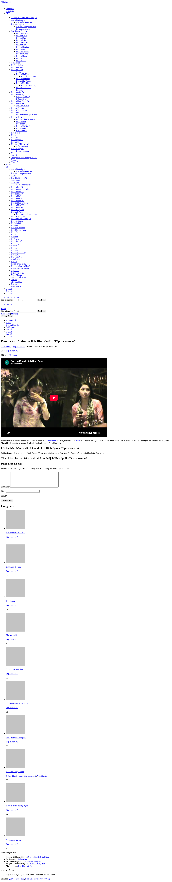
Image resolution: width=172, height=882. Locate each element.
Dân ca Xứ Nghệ (23, 126)
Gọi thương (10, 601)
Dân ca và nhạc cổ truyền (21, 219)
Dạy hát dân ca (17, 221)
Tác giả (9, 334)
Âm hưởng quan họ (24, 22)
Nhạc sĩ (9, 291)
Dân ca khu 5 (21, 124)
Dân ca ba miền (17, 67)
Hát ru (13, 135)
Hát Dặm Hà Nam (18, 230)
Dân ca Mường (22, 54)
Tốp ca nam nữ (19, 346)
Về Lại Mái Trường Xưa (35, 864)
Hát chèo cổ (16, 133)
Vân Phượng (42, 776)
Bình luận (5, 487)
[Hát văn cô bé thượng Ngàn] (15, 801)
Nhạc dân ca (6, 346)
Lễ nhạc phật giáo (23, 29)
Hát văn (14, 246)
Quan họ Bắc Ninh (18, 277)
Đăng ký (14, 313)
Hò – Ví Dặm (21, 130)
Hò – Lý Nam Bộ (23, 97)
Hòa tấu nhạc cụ (17, 149)
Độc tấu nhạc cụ (22, 151)
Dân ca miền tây (17, 92)
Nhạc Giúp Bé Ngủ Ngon (38, 857)
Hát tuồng (15, 142)
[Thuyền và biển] (15, 631)
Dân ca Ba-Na (22, 33)
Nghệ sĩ (9, 289)
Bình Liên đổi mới (13, 567)
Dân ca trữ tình (17, 112)
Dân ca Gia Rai (22, 42)
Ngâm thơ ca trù (17, 273)
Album (9, 293)
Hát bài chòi (21, 128)
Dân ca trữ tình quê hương (26, 115)
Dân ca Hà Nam (22, 74)
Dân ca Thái (21, 60)
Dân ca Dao (21, 38)
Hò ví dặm (15, 259)
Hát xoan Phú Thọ (28, 85)
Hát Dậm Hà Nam (28, 76)
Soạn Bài (28, 879)
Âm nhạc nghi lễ (17, 24)
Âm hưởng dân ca (18, 20)
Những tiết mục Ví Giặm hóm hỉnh (20, 703)
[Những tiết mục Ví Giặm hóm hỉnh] (15, 699)
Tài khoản (16, 297)
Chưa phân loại (17, 65)
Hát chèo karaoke (18, 228)
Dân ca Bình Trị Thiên (20, 189)
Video (13, 160)
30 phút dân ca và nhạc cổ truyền (24, 18)
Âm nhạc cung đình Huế (26, 27)
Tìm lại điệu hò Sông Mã (16, 737)
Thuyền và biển (12, 635)
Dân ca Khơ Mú (22, 51)
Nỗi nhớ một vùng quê (32, 861)
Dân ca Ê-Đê (21, 40)
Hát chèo (14, 225)
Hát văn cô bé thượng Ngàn (17, 806)
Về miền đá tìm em (13, 840)
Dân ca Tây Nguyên (19, 110)
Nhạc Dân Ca (6, 297)
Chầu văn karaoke (23, 185)
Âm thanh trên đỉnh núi (15, 533)
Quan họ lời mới (22, 106)
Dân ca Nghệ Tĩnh (18, 205)
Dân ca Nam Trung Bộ (20, 101)
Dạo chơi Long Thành (15, 772)
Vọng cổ (14, 162)
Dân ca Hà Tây (17, 194)
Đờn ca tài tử (21, 99)
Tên (3, 491)
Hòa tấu (14, 261)
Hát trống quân (17, 140)
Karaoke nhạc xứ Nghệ (20, 266)
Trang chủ (10, 9)
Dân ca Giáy (21, 45)
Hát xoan (14, 250)
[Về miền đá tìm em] (15, 836)
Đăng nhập (5, 313)
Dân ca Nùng (21, 56)
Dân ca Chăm (21, 36)
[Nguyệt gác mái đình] (15, 665)
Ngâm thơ (15, 153)
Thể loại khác (16, 282)
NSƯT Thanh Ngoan (14, 776)
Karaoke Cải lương (18, 264)
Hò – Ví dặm (16, 257)
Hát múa (14, 232)
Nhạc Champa (17, 275)
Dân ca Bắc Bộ (17, 70)
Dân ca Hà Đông (23, 79)
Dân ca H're (21, 49)
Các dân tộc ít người (19, 31)
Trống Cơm (22, 859)
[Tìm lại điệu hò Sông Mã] (15, 733)
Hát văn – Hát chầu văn (20, 144)
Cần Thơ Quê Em (25, 866)
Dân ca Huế (21, 121)
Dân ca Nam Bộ (17, 94)
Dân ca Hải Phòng (23, 81)
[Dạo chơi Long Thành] (15, 767)
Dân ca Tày (20, 58)
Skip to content (7, 2)
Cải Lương (15, 63)
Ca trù (18, 72)
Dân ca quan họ (17, 103)
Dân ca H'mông (22, 47)
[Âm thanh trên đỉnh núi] (15, 528)
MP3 (8, 14)
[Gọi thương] (15, 597)
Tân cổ (14, 155)
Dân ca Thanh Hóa (23, 88)
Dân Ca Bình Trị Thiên (25, 119)
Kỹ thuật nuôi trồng (42, 879)
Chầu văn (15, 182)
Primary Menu (7, 316)
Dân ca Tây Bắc (17, 108)
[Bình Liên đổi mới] (15, 563)
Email (4, 496)
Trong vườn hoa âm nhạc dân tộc (24, 158)
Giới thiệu (10, 11)
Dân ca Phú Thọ (22, 83)
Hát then (14, 137)
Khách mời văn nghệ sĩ (20, 268)
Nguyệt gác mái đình (14, 669)
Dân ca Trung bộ (18, 117)
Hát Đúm (15, 255)
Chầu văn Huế (22, 146)
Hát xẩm (19, 90)
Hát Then (15, 239)
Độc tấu (14, 284)
